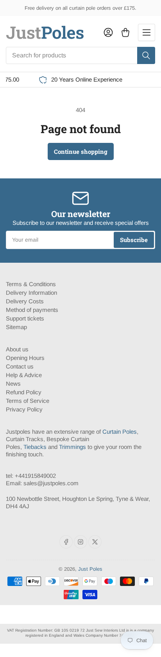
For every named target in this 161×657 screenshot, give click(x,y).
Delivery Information (31, 292)
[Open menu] (146, 32)
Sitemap (16, 327)
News (13, 383)
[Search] (146, 55)
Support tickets (25, 318)
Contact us (20, 366)
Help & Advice (24, 375)
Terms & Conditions (31, 284)
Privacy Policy (24, 409)
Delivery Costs (25, 301)
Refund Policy (23, 392)
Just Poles (90, 569)
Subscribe (134, 240)
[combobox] (80, 55)
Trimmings (72, 446)
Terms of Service (27, 400)
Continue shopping (80, 151)
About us (17, 349)
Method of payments (32, 309)
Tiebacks (35, 446)
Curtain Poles (119, 431)
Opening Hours (25, 357)
